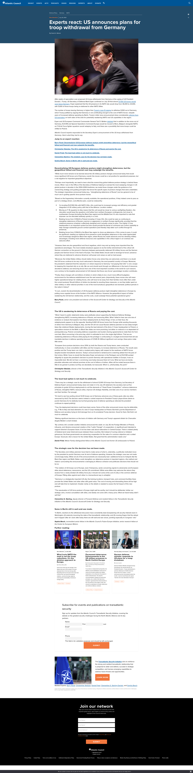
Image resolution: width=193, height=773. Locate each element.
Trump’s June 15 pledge (102, 110)
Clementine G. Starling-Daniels (112, 685)
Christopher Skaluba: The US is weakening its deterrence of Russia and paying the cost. (88, 149)
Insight (31, 3)
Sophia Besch (132, 685)
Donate (98, 3)
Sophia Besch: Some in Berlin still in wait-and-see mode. (76, 160)
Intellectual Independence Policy (66, 758)
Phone (67, 636)
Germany (61, 13)
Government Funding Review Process (86, 758)
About (89, 3)
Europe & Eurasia (98, 589)
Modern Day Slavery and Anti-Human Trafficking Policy (133, 758)
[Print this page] (188, 14)
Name (67, 621)
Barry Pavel (71, 685)
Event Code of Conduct (154, 758)
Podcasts (55, 3)
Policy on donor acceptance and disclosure (107, 758)
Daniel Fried (96, 685)
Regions (72, 3)
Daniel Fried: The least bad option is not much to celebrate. (77, 153)
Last (104, 624)
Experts (81, 3)
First (83, 624)
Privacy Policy (102, 734)
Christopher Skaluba (83, 685)
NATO (68, 13)
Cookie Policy (37, 758)
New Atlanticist (53, 17)
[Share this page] (188, 17)
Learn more (102, 677)
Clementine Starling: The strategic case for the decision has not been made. (83, 157)
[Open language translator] (103, 3)
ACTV (46, 3)
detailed (110, 121)
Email (67, 627)
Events (39, 3)
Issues (63, 3)
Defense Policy (53, 13)
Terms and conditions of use (49, 758)
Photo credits (165, 758)
